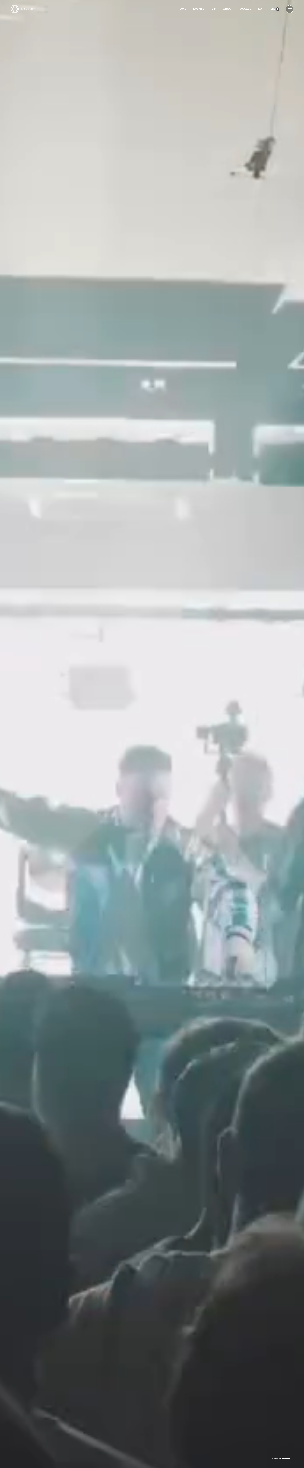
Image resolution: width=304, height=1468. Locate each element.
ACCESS (245, 9)
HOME (182, 9)
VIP (213, 9)
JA (273, 9)
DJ (260, 9)
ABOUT (228, 9)
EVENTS (198, 9)
